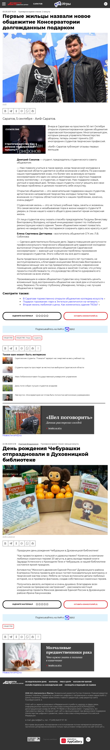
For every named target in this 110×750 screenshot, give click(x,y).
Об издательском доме (36, 682)
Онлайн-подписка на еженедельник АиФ (43, 685)
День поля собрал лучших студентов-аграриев (36, 386)
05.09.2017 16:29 (9, 12)
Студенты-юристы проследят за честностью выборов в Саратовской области (49, 367)
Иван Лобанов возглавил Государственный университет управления (46, 377)
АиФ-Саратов (9, 537)
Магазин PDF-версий (82, 682)
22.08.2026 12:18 (9, 444)
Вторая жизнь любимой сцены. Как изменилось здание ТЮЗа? (60, 304)
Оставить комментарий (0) (86, 316)
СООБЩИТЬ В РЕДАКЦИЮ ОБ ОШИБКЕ (80, 685)
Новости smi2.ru (12, 435)
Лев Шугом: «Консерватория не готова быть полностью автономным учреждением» (52, 395)
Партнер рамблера (50, 739)
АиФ (5, 104)
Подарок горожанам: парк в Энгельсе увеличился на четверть (60, 301)
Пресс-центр (65, 682)
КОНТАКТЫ (53, 682)
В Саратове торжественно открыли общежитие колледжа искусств (63, 298)
